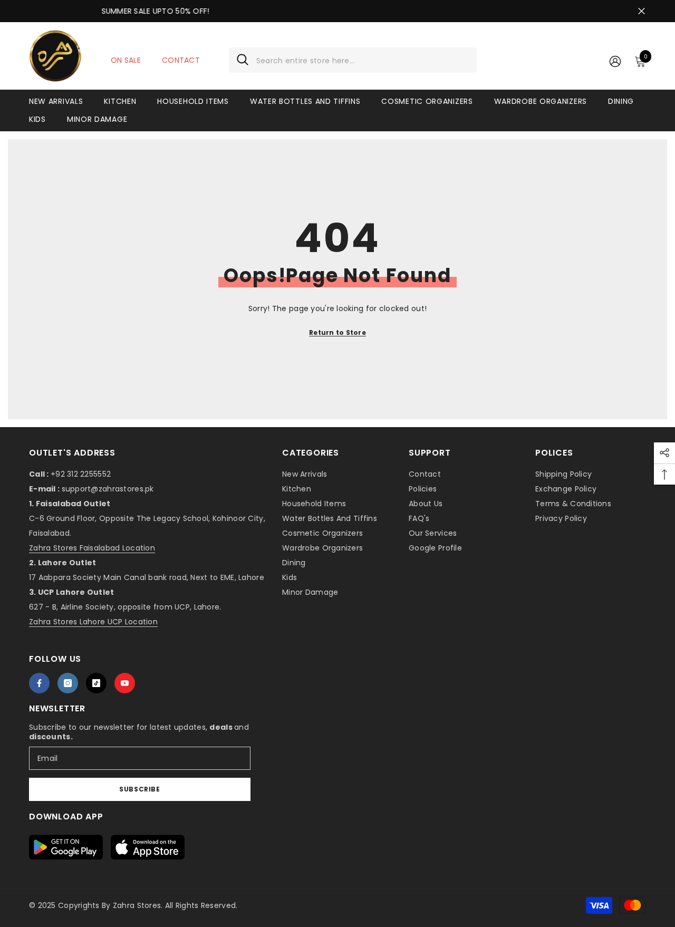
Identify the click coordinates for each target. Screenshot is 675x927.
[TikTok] (96, 683)
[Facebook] (39, 683)
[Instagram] (67, 683)
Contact (181, 60)
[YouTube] (124, 683)
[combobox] (362, 60)
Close (641, 11)
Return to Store (337, 332)
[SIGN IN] (615, 61)
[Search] (353, 60)
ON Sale (126, 60)
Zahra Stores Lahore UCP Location (93, 621)
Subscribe (139, 789)
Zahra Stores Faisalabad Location (92, 548)
